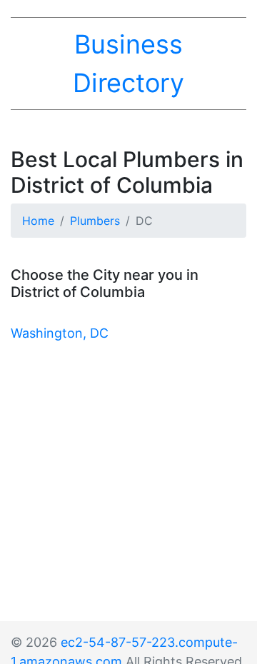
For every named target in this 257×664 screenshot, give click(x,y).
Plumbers (95, 220)
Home (38, 220)
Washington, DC (60, 333)
